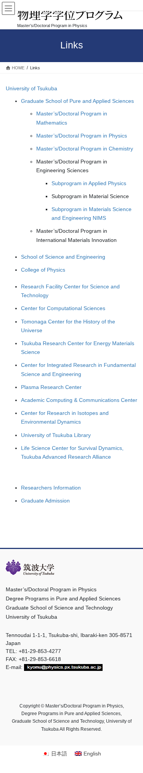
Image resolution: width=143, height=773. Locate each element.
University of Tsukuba (31, 88)
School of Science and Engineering (63, 257)
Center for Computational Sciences (63, 308)
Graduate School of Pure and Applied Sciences (77, 101)
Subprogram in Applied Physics (88, 183)
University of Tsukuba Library (56, 435)
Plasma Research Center (51, 387)
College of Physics (43, 270)
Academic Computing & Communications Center (79, 400)
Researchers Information (51, 488)
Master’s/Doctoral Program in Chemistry (84, 149)
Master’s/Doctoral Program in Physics (81, 136)
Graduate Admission (45, 501)
